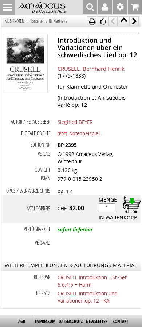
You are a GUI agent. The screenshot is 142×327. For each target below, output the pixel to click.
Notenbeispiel (79, 133)
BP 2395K (42, 276)
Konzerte (36, 21)
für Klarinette (58, 21)
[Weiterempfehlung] (102, 21)
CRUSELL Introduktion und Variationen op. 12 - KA (87, 296)
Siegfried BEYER (75, 121)
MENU (7, 7)
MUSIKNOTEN (14, 21)
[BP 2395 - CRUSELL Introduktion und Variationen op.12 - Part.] (25, 64)
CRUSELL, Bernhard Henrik (91, 68)
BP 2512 (43, 292)
